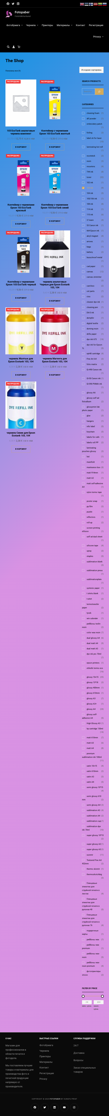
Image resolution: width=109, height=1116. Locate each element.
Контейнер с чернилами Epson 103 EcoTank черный (21, 283)
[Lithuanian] (100, 4)
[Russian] (104, 4)
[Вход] (13, 47)
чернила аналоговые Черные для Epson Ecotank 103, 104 (55, 284)
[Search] (99, 91)
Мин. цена (86, 1006)
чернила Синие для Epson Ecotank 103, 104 (21, 434)
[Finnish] (91, 4)
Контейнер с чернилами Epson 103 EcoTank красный (21, 207)
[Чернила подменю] (37, 25)
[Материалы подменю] (71, 25)
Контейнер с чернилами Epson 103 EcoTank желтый (54, 132)
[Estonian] (86, 4)
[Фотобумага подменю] (22, 25)
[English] (82, 4)
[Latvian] (95, 4)
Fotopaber (22, 12)
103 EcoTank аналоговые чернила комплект (21, 132)
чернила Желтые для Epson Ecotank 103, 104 (20, 360)
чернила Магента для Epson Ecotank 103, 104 (54, 360)
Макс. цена (96, 1007)
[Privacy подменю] (103, 36)
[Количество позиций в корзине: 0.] (19, 47)
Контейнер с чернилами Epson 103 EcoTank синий (55, 206)
